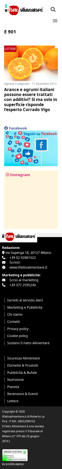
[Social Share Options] (9, 224)
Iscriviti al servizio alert (25, 300)
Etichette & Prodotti (22, 365)
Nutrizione (15, 379)
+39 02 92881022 (22, 257)
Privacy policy (17, 328)
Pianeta (13, 386)
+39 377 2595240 (22, 285)
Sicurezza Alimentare (23, 358)
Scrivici (14, 262)
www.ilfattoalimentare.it (28, 267)
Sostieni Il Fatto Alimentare (28, 343)
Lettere (12, 401)
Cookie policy (17, 335)
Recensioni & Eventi (22, 393)
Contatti (13, 321)
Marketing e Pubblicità (24, 307)
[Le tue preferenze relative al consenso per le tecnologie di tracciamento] (6, 6)
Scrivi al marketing (23, 280)
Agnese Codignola (16, 84)
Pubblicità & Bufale (22, 372)
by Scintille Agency (13, 463)
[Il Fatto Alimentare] (23, 9)
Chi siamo (15, 314)
